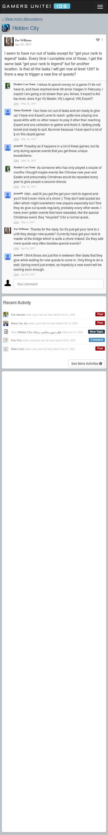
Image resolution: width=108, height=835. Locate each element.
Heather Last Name (24, 84)
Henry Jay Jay (19, 323)
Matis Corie (17, 348)
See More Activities (85, 363)
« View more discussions (22, 18)
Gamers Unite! (34, 6)
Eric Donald (18, 314)
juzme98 (18, 145)
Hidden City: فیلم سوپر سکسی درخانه (39, 332)
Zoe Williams (23, 40)
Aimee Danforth (22, 110)
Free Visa (16, 340)
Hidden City (25, 28)
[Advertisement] (54, 602)
